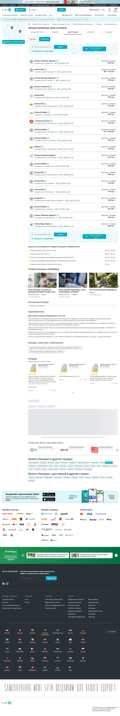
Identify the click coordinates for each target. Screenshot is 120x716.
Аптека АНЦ (45, 69)
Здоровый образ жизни (95, 611)
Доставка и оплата (24, 5)
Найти (61, 10)
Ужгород (114, 466)
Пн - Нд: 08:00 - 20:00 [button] (63, 97)
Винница (50, 462)
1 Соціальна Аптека (51, 121)
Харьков (37, 469)
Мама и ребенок (93, 599)
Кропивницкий (42, 466)
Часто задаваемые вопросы (41, 5)
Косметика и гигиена (26, 15)
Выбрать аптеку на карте (15, 42)
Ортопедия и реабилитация (76, 617)
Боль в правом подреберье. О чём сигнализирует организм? (72, 291)
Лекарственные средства (10, 15)
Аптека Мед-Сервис (52, 224)
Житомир (64, 462)
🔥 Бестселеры (111, 15)
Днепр (57, 462)
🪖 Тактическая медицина (83, 15)
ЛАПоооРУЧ (92, 605)
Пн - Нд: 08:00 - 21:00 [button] (62, 63)
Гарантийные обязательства (54, 599)
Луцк (50, 466)
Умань (31, 469)
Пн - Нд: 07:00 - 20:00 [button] (65, 89)
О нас (53, 5)
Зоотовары (91, 608)
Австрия (109, 477)
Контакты (13, 5)
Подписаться (51, 578)
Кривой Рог (32, 466)
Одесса (70, 466)
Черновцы (78, 469)
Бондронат (44, 198)
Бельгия (31, 477)
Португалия (57, 477)
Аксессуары (92, 614)
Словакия (66, 477)
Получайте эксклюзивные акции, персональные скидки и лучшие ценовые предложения (37, 572)
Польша (87, 477)
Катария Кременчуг (106, 447)
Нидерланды (48, 477)
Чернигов (70, 469)
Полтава (86, 466)
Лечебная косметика (74, 608)
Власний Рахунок (84, 5)
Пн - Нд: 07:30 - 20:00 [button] (65, 72)
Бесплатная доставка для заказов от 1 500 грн (74, 19)
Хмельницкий (53, 469)
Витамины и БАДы (41, 15)
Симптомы (91, 617)
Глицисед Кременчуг (45, 447)
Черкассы (62, 469)
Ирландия (39, 477)
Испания (31, 480)
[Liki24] (6, 703)
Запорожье (72, 462)
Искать (60, 47)
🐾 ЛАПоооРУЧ (99, 15)
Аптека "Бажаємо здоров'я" (57, 61)
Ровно (93, 466)
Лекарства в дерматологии (61, 24)
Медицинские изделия (75, 611)
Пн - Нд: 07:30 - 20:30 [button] (67, 149)
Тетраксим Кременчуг (76, 447)
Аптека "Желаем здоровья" (57, 78)
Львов (56, 466)
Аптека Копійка (48, 129)
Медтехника (71, 614)
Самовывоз (45, 39)
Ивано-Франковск (84, 462)
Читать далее (32, 387)
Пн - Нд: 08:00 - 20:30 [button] (67, 132)
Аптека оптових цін (51, 87)
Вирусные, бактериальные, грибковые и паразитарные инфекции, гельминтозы (55, 348)
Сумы (98, 466)
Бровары (43, 462)
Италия (102, 477)
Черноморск (88, 469)
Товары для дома (93, 602)
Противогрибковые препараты (83, 24)
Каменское (95, 462)
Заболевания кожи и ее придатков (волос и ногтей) (46, 351)
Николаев (63, 466)
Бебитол (42, 147)
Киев (101, 462)
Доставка (33, 39)
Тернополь (106, 466)
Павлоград (78, 466)
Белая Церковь (33, 462)
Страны (27, 602)
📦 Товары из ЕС (67, 15)
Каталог (4, 5)
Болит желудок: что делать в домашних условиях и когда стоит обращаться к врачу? (41, 291)
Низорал (99, 24)
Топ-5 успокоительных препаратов (103, 290)
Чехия (81, 477)
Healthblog (114, 5)
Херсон (44, 469)
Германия (95, 477)
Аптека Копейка (48, 112)
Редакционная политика (52, 602)
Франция (74, 477)
